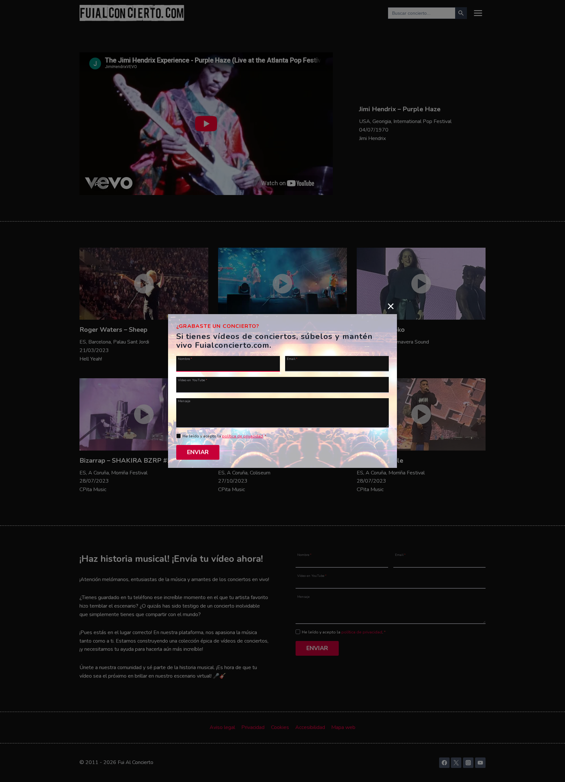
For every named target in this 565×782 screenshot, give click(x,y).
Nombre (185, 359)
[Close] (391, 306)
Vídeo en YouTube (192, 380)
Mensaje (184, 401)
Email (292, 359)
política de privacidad (242, 436)
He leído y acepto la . (224, 436)
